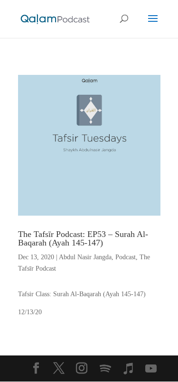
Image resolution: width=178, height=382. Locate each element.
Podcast (125, 257)
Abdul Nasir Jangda (85, 257)
